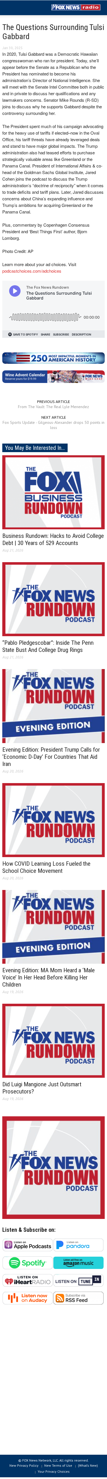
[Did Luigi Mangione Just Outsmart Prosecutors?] (53, 1040)
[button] (21, 8)
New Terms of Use (58, 1465)
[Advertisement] (53, 1382)
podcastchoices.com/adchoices (31, 271)
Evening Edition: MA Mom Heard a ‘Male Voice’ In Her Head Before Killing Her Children (48, 977)
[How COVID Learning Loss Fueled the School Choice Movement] (53, 819)
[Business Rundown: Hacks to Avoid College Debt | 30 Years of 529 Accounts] (53, 491)
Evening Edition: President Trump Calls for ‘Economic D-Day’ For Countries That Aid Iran (51, 756)
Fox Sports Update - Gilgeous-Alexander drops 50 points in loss (53, 425)
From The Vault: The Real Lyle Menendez (53, 406)
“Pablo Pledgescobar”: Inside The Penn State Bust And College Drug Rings (48, 646)
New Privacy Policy (24, 1465)
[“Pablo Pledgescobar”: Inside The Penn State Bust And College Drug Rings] (53, 598)
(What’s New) (88, 1465)
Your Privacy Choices (54, 1471)
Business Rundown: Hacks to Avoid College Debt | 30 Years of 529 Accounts (53, 539)
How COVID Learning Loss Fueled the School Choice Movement (46, 867)
